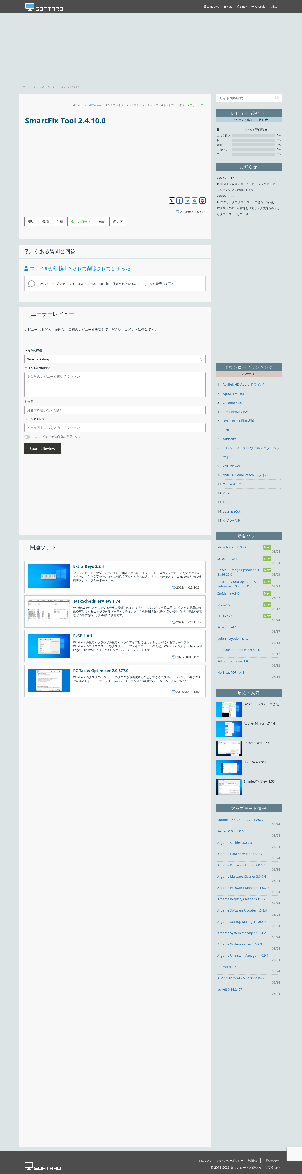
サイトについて (202, 1160)
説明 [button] (31, 221)
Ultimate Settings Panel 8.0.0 (238, 650)
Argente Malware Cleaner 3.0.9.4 (241, 876)
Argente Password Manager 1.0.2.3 (243, 888)
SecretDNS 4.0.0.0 (230, 831)
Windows (96, 105)
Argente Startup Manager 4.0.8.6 (241, 921)
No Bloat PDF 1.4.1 (230, 672)
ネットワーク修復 (173, 105)
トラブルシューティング (143, 105)
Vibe (226, 493)
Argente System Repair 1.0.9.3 (239, 944)
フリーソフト (198, 105)
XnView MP (231, 520)
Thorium (229, 502)
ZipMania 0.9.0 (228, 593)
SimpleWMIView (235, 411)
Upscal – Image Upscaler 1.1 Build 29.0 (238, 572)
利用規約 (253, 1160)
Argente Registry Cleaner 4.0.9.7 (241, 899)
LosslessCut (231, 511)
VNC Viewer (231, 466)
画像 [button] (102, 221)
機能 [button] (45, 221)
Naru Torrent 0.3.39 (231, 547)
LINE (226, 430)
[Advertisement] (151, 48)
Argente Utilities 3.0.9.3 (234, 842)
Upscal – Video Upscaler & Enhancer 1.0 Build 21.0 (236, 583)
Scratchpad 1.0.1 (229, 627)
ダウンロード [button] (81, 221)
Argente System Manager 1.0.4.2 (241, 933)
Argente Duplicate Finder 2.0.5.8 (241, 865)
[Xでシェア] (172, 200)
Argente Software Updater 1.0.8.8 (242, 910)
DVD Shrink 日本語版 (238, 420)
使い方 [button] (118, 221)
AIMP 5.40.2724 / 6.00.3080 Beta (241, 978)
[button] (277, 98)
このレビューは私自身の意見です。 (57, 437)
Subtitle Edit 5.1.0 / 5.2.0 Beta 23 (241, 820)
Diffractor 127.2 (228, 967)
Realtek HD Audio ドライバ (243, 384)
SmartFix (80, 105)
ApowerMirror (234, 393)
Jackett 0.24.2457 (229, 989)
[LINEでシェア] (195, 200)
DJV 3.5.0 (223, 605)
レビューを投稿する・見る (247, 120)
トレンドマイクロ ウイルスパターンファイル (251, 452)
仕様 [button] (60, 221)
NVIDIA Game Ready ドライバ (245, 475)
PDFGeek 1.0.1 (227, 616)
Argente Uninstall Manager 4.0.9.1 (242, 955)
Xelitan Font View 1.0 (232, 661)
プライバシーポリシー (229, 1160)
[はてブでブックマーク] (187, 200)
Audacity (229, 439)
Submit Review (42, 448)
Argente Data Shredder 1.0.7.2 (239, 854)
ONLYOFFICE (232, 484)
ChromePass (232, 402)
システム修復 (115, 105)
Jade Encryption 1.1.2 (232, 638)
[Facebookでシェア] (179, 200)
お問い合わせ (271, 1160)
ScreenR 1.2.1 (227, 558)
